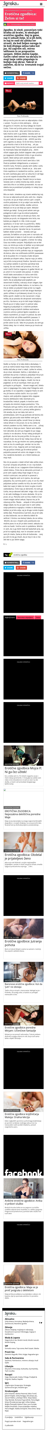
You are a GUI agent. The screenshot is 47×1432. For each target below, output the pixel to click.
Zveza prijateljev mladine (27, 1406)
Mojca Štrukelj (10, 1402)
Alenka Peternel (21, 1393)
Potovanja (16, 1369)
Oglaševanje (29, 1417)
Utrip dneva (9, 1321)
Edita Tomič (32, 1393)
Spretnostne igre (11, 1387)
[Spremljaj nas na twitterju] (41, 1323)
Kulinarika (24, 1369)
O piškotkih (9, 1425)
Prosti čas (10, 1352)
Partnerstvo (16, 1360)
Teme (38, 617)
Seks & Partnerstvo (12, 10)
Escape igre (19, 1385)
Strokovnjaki (11, 1391)
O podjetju (9, 1417)
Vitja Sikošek (9, 1400)
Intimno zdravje (28, 1360)
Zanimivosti (9, 1323)
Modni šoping (10, 1342)
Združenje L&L (31, 1396)
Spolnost (8, 1360)
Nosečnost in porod (12, 1332)
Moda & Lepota (12, 1337)
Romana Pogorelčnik (22, 1400)
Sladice (14, 1379)
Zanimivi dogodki (11, 1354)
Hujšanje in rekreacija (25, 1330)
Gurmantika (33, 1369)
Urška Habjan (30, 1402)
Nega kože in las (11, 1340)
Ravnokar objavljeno (25, 617)
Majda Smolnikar (11, 1406)
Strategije (27, 1385)
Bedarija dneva (28, 1321)
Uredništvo (19, 1417)
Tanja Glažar (32, 1398)
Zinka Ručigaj (21, 1396)
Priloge (26, 1377)
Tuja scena (20, 1348)
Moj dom (8, 1369)
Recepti (8, 1374)
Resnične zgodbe (20, 1323)
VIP (6, 1346)
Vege (7, 1377)
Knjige (25, 1354)
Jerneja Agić (20, 1402)
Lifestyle (9, 1366)
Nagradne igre (33, 1354)
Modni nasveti (33, 1340)
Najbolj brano (10, 617)
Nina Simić (32, 1408)
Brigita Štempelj (11, 1404)
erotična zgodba (20, 555)
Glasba (36, 1348)
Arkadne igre (22, 1387)
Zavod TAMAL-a (11, 1398)
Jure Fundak (32, 1404)
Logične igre (9, 1385)
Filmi (20, 1354)
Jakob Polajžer (10, 1396)
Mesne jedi (13, 1377)
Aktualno (9, 1319)
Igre (7, 1382)
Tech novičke (10, 1371)
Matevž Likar (22, 1404)
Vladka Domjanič (21, 1408)
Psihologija (24, 1332)
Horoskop (18, 1321)
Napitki (20, 1379)
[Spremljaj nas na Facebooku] (39, 1323)
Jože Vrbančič (10, 1393)
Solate (20, 1377)
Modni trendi (22, 1340)
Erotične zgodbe (26, 10)
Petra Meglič (9, 1408)
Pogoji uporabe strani (13, 1421)
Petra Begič (35, 1400)
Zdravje (8, 1327)
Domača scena (10, 1348)
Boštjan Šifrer (22, 1398)
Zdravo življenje (10, 1330)
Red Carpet (29, 1348)
